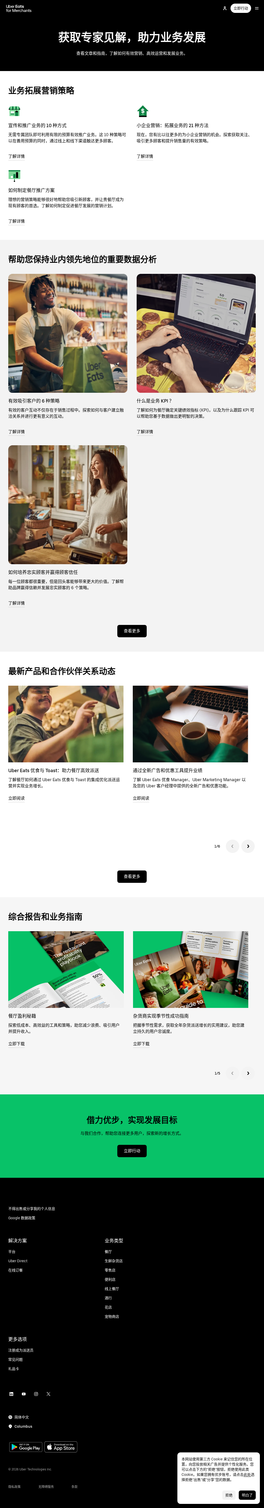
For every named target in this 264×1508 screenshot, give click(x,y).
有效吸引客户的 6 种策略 (34, 401)
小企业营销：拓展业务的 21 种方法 (173, 125)
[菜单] (256, 8)
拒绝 (229, 1495)
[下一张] (248, 846)
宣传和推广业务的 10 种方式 (37, 125)
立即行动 (241, 8)
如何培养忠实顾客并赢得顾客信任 (43, 572)
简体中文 (21, 1417)
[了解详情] (14, 111)
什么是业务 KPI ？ (155, 401)
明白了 (247, 1495)
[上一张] (232, 846)
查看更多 (132, 631)
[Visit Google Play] (25, 1447)
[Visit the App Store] (60, 1447)
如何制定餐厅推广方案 (31, 190)
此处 (247, 1474)
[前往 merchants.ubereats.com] (18, 8)
